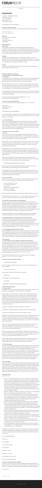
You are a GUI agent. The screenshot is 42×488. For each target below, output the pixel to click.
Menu (22, 8)
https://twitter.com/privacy (24, 252)
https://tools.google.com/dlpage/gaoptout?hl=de (27, 371)
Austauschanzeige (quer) (7, 31)
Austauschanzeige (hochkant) (8, 33)
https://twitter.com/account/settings (12, 256)
